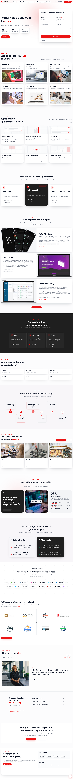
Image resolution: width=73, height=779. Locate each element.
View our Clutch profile (7, 637)
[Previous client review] (67, 655)
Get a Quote (55, 36)
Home (14, 1)
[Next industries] (71, 440)
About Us (19, 1)
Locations (38, 771)
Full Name (42, 17)
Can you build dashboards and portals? (40, 704)
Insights (42, 1)
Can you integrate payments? (38, 701)
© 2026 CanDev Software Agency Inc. (10, 771)
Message (42, 26)
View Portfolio (4, 36)
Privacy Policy (62, 39)
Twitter (63, 756)
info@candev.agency (57, 764)
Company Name (59, 22)
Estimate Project (68, 1)
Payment (43, 771)
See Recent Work (41, 739)
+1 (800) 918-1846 (60, 1)
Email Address (59, 17)
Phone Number (43, 22)
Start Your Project (60, 439)
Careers (47, 771)
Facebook (49, 756)
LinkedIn (42, 756)
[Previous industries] (68, 440)
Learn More (5, 465)
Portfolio (37, 1)
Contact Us (48, 1)
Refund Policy (67, 771)
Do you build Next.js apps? (37, 698)
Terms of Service (54, 771)
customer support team (14, 711)
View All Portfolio (36, 307)
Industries (31, 1)
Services (24, 1)
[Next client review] (70, 655)
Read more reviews (66, 657)
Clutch (18, 606)
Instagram (57, 756)
